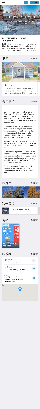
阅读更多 (34, 101)
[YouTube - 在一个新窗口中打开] (16, 387)
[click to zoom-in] (7, 192)
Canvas (14, 403)
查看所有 (34, 58)
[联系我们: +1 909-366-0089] (26, 2)
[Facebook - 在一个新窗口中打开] (4, 387)
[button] (20, 289)
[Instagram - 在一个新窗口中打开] (10, 387)
